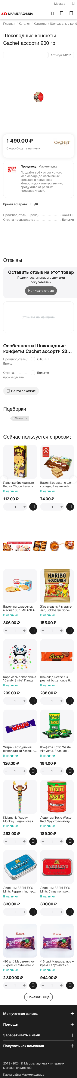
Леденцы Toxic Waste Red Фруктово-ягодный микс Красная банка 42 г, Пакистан (55, 819)
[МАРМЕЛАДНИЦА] (17, 13)
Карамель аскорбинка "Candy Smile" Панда (19, 678)
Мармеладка (48, 166)
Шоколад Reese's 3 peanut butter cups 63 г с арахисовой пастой (56, 679)
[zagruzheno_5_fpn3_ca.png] (38, 96)
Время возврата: (15, 204)
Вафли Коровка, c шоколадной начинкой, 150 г (31, 484)
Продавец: (29, 166)
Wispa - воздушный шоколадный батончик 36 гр (19, 749)
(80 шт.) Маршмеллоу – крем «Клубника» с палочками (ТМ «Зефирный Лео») (19, 963)
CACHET (43, 359)
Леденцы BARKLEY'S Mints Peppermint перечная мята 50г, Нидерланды (18, 889)
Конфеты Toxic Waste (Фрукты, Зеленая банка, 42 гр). (55, 749)
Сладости (21, 418)
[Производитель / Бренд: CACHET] (62, 142)
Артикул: (57, 55)
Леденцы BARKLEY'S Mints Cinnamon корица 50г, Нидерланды (57, 889)
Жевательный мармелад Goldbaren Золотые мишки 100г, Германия (56, 608)
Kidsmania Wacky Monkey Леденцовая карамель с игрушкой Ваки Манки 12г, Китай (19, 819)
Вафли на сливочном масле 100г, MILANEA (19, 608)
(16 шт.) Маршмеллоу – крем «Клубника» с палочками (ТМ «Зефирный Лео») (57, 963)
